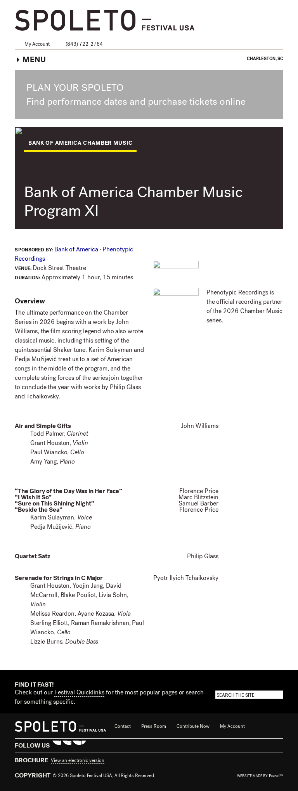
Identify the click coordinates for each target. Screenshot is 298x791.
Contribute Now (193, 726)
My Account (37, 44)
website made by (260, 776)
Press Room (153, 726)
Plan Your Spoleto (74, 87)
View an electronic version (77, 760)
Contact (122, 726)
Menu (34, 59)
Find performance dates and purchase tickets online (137, 101)
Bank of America (77, 249)
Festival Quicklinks (79, 692)
